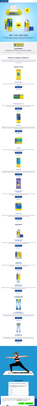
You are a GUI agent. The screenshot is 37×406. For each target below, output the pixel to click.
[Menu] (36, 1)
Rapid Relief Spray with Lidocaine (18, 240)
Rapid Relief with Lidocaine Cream (18, 285)
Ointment (18, 125)
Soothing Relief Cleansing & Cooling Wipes (18, 313)
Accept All (21, 403)
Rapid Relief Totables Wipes (18, 263)
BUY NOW (18, 89)
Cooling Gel (18, 169)
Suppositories (18, 213)
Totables (18, 147)
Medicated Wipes (18, 82)
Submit (33, 1)
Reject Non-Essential (29, 403)
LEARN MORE (18, 108)
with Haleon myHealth (17, 383)
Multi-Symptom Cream (18, 103)
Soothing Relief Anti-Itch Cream (18, 335)
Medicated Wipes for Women (18, 191)
